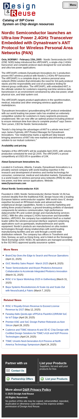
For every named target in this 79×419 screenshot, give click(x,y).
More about (28, 389)
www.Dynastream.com (14, 183)
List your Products (56, 378)
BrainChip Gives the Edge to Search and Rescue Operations (37, 255)
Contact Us (17, 370)
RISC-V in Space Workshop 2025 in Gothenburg (31, 279)
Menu (72, 4)
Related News (12, 300)
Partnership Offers (22, 378)
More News (11, 249)
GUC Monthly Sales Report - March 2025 (27, 263)
